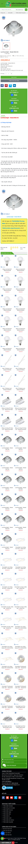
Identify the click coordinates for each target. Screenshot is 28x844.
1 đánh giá (7, 53)
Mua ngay (14, 77)
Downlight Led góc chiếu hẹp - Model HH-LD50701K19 (21, 588)
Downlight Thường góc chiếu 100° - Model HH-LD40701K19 (7, 688)
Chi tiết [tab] (3, 115)
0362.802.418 (14, 108)
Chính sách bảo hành (7, 830)
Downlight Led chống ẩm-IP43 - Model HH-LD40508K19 (7, 588)
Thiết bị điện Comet (7, 817)
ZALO (3, 833)
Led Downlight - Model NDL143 (14, 216)
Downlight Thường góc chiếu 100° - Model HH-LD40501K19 (7, 708)
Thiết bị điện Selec (7, 813)
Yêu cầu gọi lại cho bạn (9, 762)
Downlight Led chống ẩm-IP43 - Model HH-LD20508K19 (20, 568)
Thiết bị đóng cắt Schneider (9, 807)
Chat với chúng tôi (11, 765)
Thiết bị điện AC (6, 815)
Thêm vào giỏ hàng (14, 80)
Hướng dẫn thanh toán (9, 759)
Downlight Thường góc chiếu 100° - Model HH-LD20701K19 (20, 668)
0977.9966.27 (14, 92)
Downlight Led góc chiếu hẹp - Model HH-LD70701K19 (7, 608)
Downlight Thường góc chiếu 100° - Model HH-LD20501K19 (20, 688)
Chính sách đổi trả (7, 832)
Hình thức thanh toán (7, 828)
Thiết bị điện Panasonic (8, 809)
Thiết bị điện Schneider (8, 805)
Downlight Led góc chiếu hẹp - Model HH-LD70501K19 (7, 628)
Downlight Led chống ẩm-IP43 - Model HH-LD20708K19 (20, 549)
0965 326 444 (15, 783)
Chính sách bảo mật (7, 834)
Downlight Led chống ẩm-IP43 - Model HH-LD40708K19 (7, 568)
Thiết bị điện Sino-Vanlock (8, 819)
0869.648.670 (14, 100)
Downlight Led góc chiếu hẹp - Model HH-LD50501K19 (21, 608)
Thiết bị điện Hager (7, 811)
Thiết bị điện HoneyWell (8, 821)
